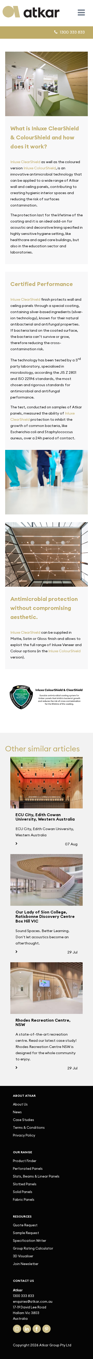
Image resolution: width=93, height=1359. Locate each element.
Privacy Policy (24, 1135)
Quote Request (25, 1225)
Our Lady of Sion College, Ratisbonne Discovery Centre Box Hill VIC (45, 916)
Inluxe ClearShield (25, 162)
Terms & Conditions (29, 1127)
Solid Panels (22, 1192)
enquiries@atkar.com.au (32, 1301)
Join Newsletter (25, 1264)
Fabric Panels (23, 1199)
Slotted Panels (24, 1184)
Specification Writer (29, 1240)
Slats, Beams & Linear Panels (36, 1176)
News (17, 1112)
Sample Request (26, 1233)
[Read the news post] (46, 782)
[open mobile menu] (81, 12)
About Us (20, 1104)
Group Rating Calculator (33, 1248)
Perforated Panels (28, 1168)
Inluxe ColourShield (40, 168)
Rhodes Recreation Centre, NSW (43, 1022)
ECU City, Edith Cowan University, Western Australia (45, 817)
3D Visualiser (23, 1256)
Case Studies (23, 1120)
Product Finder (24, 1161)
